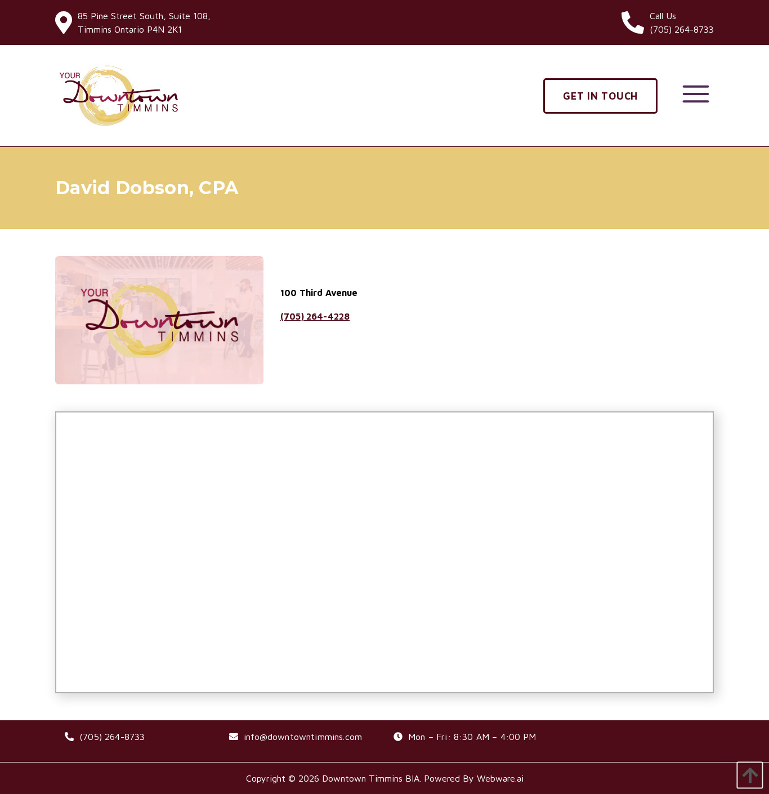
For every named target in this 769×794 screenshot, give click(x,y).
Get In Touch (600, 96)
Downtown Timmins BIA (370, 778)
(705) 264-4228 (315, 316)
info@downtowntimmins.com (303, 737)
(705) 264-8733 (112, 737)
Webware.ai (500, 778)
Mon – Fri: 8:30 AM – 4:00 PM (472, 737)
